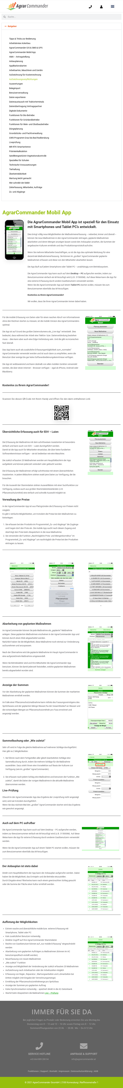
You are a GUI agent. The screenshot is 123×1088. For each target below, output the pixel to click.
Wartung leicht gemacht (20, 178)
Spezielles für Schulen (19, 160)
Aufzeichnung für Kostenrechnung (25, 75)
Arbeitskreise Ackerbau (19, 43)
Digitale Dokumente (18, 111)
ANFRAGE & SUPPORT (83, 1053)
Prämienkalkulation (18, 151)
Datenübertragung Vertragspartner (25, 106)
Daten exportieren (17, 97)
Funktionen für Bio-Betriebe (21, 115)
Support (44, 1071)
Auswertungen (16, 84)
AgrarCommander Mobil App (22, 52)
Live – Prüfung (51, 993)
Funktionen (33, 1071)
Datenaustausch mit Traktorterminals (26, 102)
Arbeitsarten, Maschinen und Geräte (26, 70)
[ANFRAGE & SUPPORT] (83, 1046)
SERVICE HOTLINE (39, 1053)
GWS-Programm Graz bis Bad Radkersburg (29, 138)
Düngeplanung (16, 129)
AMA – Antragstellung (19, 57)
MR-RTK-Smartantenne (20, 147)
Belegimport (14, 88)
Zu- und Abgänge (17, 192)
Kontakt (53, 1071)
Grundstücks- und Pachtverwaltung (25, 133)
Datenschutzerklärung (81, 1071)
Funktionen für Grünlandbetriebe (24, 120)
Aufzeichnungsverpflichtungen (23, 79)
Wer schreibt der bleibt (19, 183)
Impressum (64, 1071)
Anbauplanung (16, 61)
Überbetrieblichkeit (17, 174)
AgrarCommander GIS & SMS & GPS (25, 48)
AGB (96, 1071)
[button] (112, 6)
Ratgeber (12, 26)
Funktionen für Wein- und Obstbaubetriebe (28, 124)
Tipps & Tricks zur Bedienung (22, 39)
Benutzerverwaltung (18, 93)
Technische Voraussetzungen (22, 165)
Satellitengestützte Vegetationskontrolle (27, 156)
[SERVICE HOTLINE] (39, 1046)
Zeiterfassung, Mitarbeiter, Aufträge (25, 187)
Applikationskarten (18, 66)
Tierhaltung (14, 169)
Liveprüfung (14, 142)
